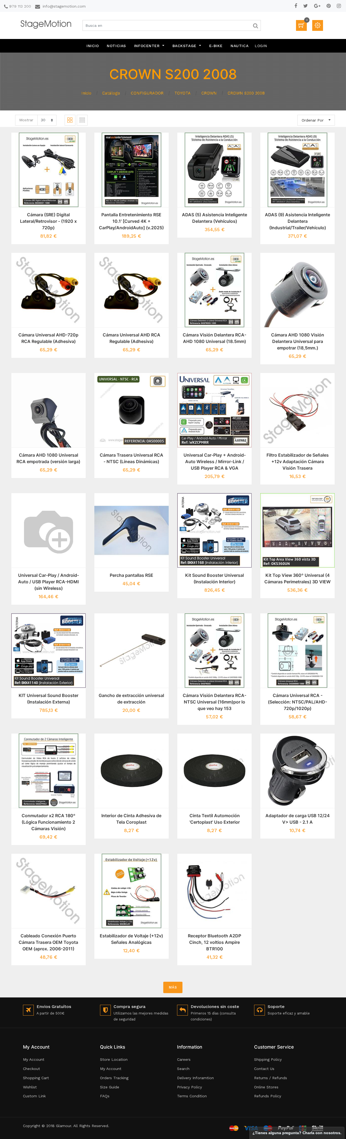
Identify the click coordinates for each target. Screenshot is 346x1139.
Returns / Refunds (270, 1078)
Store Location (114, 1059)
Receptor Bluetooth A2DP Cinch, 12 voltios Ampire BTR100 (214, 942)
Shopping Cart (36, 1078)
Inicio (86, 93)
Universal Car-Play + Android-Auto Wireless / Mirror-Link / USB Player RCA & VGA (215, 461)
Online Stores (266, 1087)
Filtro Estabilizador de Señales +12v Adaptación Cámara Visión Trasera (298, 461)
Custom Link (34, 1096)
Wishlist (30, 1087)
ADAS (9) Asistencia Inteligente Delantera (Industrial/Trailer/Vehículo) (297, 221)
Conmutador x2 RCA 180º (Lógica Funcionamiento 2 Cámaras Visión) (48, 822)
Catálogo (111, 93)
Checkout (31, 1068)
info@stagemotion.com (64, 6)
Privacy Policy (189, 1087)
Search (183, 1068)
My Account (33, 1059)
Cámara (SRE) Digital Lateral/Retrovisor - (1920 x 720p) (48, 221)
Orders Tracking (114, 1078)
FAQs (104, 1096)
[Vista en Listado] (82, 120)
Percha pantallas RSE (131, 575)
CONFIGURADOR (147, 93)
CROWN (209, 93)
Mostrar (26, 120)
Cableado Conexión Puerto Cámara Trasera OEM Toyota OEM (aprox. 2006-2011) (48, 942)
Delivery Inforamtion (195, 1078)
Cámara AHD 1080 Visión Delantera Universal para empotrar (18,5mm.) (297, 341)
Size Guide (109, 1087)
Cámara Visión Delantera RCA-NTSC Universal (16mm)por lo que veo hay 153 (214, 702)
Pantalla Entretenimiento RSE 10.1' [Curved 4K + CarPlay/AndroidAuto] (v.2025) (131, 221)
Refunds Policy (267, 1096)
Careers (184, 1059)
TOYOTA (182, 93)
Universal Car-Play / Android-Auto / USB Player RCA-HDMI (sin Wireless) (48, 581)
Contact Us (264, 1068)
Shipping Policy (268, 1059)
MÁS (173, 987)
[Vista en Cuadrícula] (70, 120)
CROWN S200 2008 (246, 93)
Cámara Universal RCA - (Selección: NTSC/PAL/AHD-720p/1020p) (297, 702)
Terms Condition (192, 1096)
